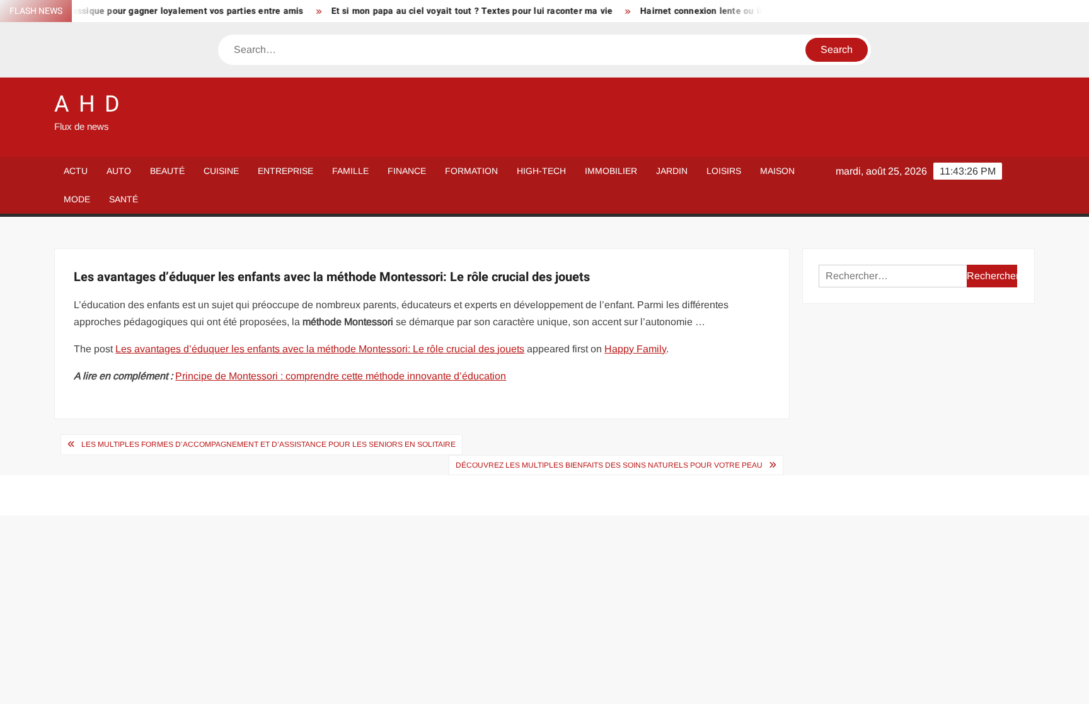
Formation (471, 171)
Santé (123, 199)
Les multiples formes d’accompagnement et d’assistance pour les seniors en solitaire (268, 444)
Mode (77, 199)
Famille (350, 171)
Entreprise (285, 171)
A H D (87, 104)
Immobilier (611, 171)
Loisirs (723, 171)
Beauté (167, 171)
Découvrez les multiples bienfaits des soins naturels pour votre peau (609, 465)
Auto (119, 171)
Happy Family (635, 348)
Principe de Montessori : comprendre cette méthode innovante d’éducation (340, 376)
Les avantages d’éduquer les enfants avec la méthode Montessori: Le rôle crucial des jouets (319, 348)
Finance (407, 171)
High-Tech (541, 171)
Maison (777, 171)
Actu (76, 171)
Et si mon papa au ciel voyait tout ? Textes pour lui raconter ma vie (457, 11)
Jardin (672, 171)
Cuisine (221, 171)
